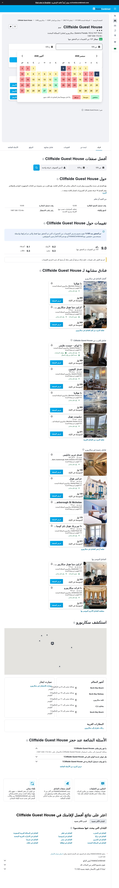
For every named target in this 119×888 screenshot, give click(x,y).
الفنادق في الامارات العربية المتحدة (26, 836)
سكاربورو (42, 20)
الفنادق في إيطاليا (66, 843)
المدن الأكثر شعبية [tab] (80, 821)
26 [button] (63, 85)
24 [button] (74, 85)
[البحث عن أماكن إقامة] (115, 20)
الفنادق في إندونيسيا (65, 836)
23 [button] (80, 85)
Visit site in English (43, 2)
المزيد (104, 193)
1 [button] (85, 68)
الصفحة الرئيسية (97, 20)
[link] (90, 330)
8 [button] (85, 74)
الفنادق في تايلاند (32, 843)
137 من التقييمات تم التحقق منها (80, 39)
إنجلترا (71, 20)
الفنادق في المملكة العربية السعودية (25, 833)
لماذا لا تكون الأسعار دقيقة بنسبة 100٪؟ (90, 869)
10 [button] (74, 74)
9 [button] (80, 74)
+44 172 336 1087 (94, 35)
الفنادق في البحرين (99, 839)
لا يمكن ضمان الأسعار (57, 854)
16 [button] (80, 79)
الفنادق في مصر (66, 839)
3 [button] (74, 68)
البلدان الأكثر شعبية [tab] (98, 821)
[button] (2, 2)
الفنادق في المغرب (99, 833)
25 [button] (69, 85)
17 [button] (74, 79)
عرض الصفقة (56, 301)
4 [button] (68, 68)
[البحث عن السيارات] (115, 25)
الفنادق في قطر (66, 833)
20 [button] (97, 85)
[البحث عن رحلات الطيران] (115, 15)
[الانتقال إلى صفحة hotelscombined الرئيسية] (102, 9)
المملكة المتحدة (85, 20)
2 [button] (80, 68)
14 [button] (91, 79)
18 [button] (69, 79)
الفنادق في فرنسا (32, 839)
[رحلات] (115, 42)
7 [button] (91, 74)
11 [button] (69, 74)
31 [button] (22, 90)
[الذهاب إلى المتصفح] (115, 35)
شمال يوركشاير (55, 20)
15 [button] (86, 79)
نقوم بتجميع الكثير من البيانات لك (92, 864)
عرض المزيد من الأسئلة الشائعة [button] (71, 766)
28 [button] (91, 90)
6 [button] (96, 74)
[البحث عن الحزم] (115, 30)
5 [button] (63, 68)
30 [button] (80, 90)
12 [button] (63, 74)
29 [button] (86, 90)
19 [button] (63, 79)
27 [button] (97, 90)
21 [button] (91, 85)
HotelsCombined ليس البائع (94, 860)
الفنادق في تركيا (100, 836)
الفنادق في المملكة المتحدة (97, 843)
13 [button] (97, 79)
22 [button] (86, 85)
